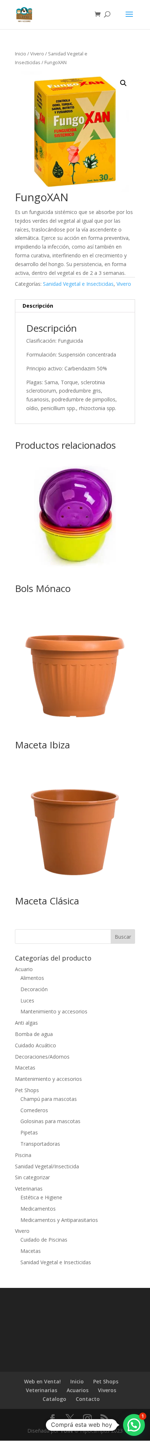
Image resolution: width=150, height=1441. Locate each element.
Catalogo (54, 1398)
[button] (123, 83)
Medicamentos (38, 1208)
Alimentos (32, 977)
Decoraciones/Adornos (42, 1056)
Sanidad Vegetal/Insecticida (47, 1166)
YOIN (66, 1430)
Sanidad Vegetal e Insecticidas (78, 283)
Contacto (88, 1398)
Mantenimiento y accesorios (53, 1011)
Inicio (20, 53)
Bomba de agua (34, 1034)
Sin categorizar (32, 1177)
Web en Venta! (42, 1381)
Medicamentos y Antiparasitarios (59, 1219)
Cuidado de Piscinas (43, 1239)
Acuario (24, 969)
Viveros (107, 1390)
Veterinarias (29, 1188)
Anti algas (26, 1022)
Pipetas (29, 1132)
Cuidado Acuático (35, 1045)
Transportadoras (40, 1143)
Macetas (25, 1067)
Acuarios (77, 1390)
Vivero (37, 53)
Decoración (34, 989)
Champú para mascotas (48, 1098)
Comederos (34, 1110)
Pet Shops (27, 1090)
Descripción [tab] (38, 305)
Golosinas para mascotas (50, 1121)
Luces (27, 1000)
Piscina (23, 1155)
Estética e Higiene (41, 1197)
